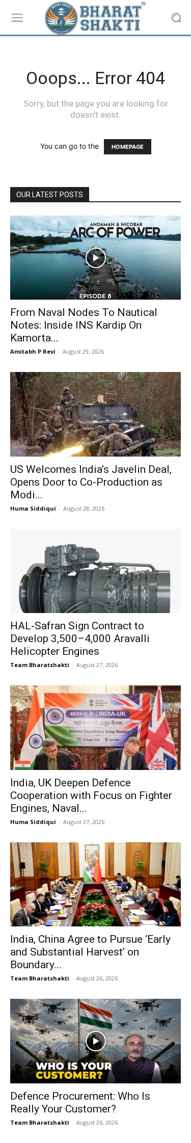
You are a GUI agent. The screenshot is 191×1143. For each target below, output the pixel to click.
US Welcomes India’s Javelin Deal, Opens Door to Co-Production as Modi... (91, 482)
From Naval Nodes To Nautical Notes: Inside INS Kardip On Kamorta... (83, 325)
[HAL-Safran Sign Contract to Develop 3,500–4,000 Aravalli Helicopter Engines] (95, 571)
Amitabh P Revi (33, 351)
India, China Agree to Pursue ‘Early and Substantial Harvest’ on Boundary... (90, 952)
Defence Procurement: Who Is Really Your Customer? (80, 1102)
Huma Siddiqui (33, 508)
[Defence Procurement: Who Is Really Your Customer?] (95, 1041)
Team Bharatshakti (39, 665)
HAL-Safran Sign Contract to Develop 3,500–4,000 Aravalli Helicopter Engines (80, 638)
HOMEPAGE (128, 146)
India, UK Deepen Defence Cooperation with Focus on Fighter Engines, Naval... (91, 795)
